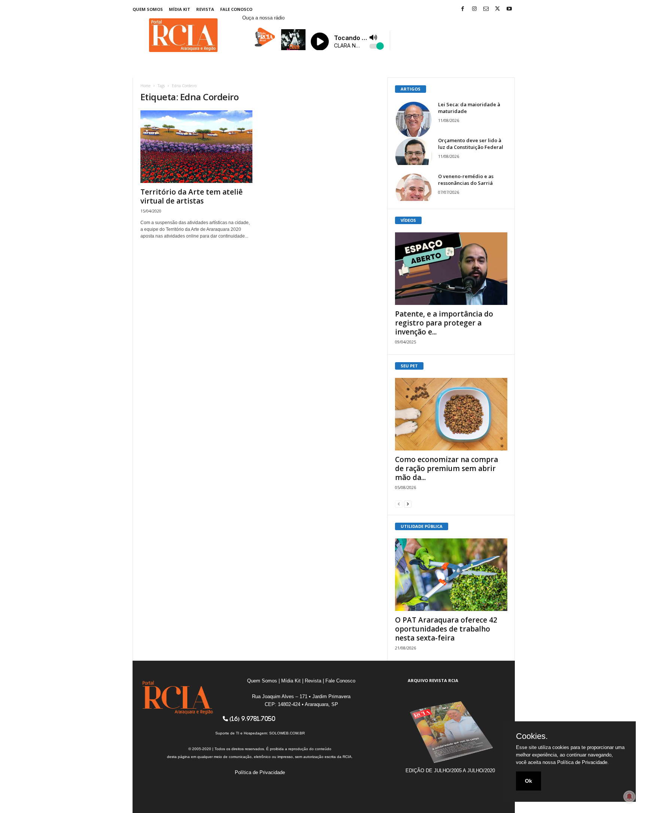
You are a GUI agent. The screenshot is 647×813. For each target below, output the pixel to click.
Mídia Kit (179, 9)
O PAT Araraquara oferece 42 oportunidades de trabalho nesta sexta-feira (446, 629)
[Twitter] (497, 9)
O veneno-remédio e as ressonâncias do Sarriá (465, 179)
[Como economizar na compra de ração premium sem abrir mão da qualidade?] (451, 414)
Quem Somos (148, 9)
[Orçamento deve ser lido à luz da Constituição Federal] (413, 151)
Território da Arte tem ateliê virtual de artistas (191, 196)
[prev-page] (399, 504)
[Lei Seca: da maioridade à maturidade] (413, 119)
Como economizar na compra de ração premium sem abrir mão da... (446, 468)
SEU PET (409, 366)
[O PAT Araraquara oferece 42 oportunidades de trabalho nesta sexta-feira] (451, 574)
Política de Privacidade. (583, 762)
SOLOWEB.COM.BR (287, 733)
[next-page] (407, 504)
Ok (528, 781)
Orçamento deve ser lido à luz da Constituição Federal (470, 143)
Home (145, 85)
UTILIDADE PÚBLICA (422, 526)
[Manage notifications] (629, 797)
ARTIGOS (410, 89)
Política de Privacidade (260, 772)
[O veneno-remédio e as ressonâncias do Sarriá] (413, 187)
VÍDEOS (408, 220)
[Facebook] (462, 9)
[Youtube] (509, 9)
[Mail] (486, 9)
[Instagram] (474, 9)
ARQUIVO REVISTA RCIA (433, 680)
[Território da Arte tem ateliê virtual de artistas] (196, 146)
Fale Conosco (236, 9)
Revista (205, 9)
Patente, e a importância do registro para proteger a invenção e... (444, 323)
